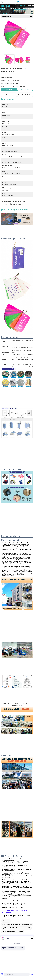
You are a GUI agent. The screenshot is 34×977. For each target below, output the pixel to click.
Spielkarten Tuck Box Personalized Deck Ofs (16, 928)
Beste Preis (9, 89)
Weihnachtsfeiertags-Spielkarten (12, 931)
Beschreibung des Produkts (25, 94)
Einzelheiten (9, 94)
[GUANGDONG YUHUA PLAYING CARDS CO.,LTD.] (17, 2)
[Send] (31, 974)
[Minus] (32, 938)
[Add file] (2, 974)
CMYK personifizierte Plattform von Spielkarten (17, 924)
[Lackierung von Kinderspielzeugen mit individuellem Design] (16, 36)
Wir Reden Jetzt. (25, 89)
